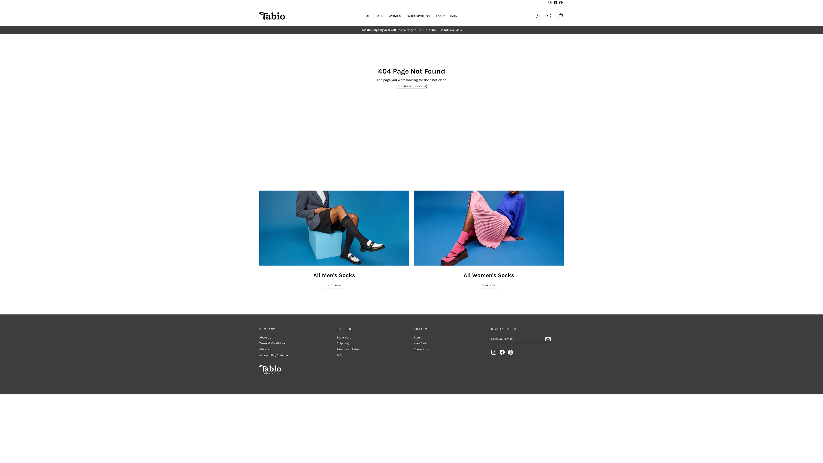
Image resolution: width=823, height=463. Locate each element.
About (440, 16)
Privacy (264, 349)
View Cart (420, 343)
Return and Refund (349, 349)
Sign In (418, 337)
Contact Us (421, 349)
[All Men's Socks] (334, 228)
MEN (380, 16)
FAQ (339, 355)
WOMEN (395, 16)
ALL (368, 16)
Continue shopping (411, 86)
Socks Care (344, 337)
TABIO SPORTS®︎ (418, 16)
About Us (265, 337)
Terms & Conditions (272, 343)
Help (453, 16)
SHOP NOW (334, 285)
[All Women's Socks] (489, 228)
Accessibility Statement (275, 355)
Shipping (343, 343)
